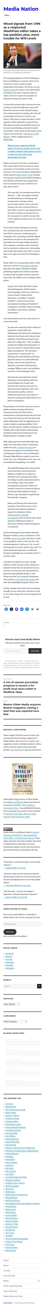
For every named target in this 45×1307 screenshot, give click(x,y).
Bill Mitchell (11, 1107)
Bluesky (9, 956)
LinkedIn (9, 965)
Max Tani (9, 1189)
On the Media (11, 1215)
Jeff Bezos (16, 663)
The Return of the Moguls (12, 667)
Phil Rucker (36, 663)
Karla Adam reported (29, 266)
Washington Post (27, 667)
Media (20, 661)
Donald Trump (33, 661)
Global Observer (12, 1154)
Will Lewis (36, 667)
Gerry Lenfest (7, 663)
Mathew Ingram (12, 1186)
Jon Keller (10, 1174)
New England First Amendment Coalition (23, 1203)
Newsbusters (11, 1206)
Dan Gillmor (11, 1136)
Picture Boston (12, 1218)
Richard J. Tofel (12, 1224)
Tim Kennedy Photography (17, 1239)
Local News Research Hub (16, 1177)
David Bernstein (12, 1139)
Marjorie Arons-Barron (15, 1183)
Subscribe (35, 651)
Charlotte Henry (12, 1118)
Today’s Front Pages (14, 1242)
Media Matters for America (17, 1195)
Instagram (10, 968)
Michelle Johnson (13, 1201)
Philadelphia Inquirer (10, 665)
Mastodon (10, 962)
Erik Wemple (11, 1145)
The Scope (10, 1233)
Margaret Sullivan (13, 1180)
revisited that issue (25, 447)
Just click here (16, 750)
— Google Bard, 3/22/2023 (14, 868)
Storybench (10, 1230)
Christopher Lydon (13, 1124)
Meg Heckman (12, 1198)
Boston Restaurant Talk (15, 1110)
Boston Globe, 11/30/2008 (16, 897)
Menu (7, 15)
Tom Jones (10, 1245)
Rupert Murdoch (33, 665)
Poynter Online (12, 1221)
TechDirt (9, 1236)
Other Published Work (12, 1286)
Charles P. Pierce (12, 1116)
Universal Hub (11, 1247)
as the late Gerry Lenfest (25, 579)
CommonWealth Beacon (16, 1127)
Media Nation (21, 9)
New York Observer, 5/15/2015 (18, 885)
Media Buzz (10, 1192)
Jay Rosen (10, 1165)
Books (6, 1281)
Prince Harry (23, 665)
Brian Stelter (11, 1113)
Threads (9, 959)
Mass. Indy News (10, 1291)
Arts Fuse (9, 1104)
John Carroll (10, 1171)
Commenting (9, 1276)
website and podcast (15, 802)
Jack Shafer (10, 1160)
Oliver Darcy (11, 1212)
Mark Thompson (26, 663)
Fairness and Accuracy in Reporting (20, 1148)
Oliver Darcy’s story (24, 175)
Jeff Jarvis (10, 1168)
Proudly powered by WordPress (24, 1303)
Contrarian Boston (13, 1130)
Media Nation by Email (12, 1296)
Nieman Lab (11, 1209)
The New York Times (14, 814)
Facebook (10, 953)
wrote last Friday (19, 538)
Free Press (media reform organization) (22, 1151)
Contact (6, 1271)
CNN (26, 661)
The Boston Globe (22, 817)
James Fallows (11, 1162)
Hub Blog (9, 1157)
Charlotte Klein (12, 1121)
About (6, 1265)
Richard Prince (12, 1227)
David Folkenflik (12, 1142)
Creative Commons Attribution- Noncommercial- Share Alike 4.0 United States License (21, 835)
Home (6, 1260)
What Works (11, 1250)
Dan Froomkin (12, 1133)
